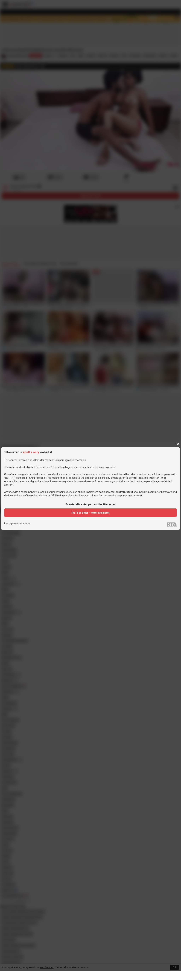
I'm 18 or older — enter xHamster (90, 512)
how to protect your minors (17, 523)
